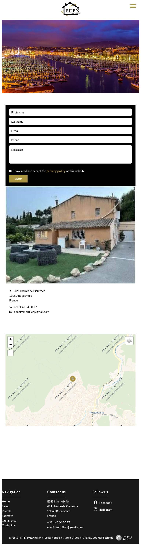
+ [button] (10, 339)
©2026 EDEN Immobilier (25, 537)
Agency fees (71, 537)
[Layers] (129, 341)
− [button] (10, 344)
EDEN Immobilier (58, 501)
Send (18, 179)
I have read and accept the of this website (49, 171)
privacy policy (56, 171)
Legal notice (52, 537)
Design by (127, 537)
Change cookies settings (98, 537)
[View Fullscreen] (10, 353)
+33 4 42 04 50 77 (25, 307)
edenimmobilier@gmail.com (31, 311)
